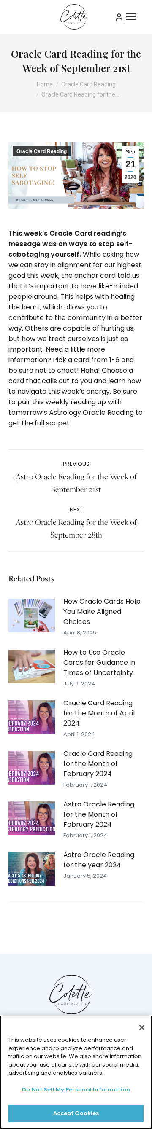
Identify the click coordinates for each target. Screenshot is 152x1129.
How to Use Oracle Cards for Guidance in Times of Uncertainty (99, 662)
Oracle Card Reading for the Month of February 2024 (98, 764)
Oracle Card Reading (41, 151)
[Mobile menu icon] (130, 16)
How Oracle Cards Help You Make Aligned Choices (102, 611)
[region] (76, 1072)
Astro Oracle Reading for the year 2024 (98, 860)
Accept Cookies (76, 1113)
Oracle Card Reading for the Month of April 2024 (99, 713)
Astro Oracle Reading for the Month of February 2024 (98, 814)
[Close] (142, 1027)
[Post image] (31, 615)
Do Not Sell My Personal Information (76, 1090)
